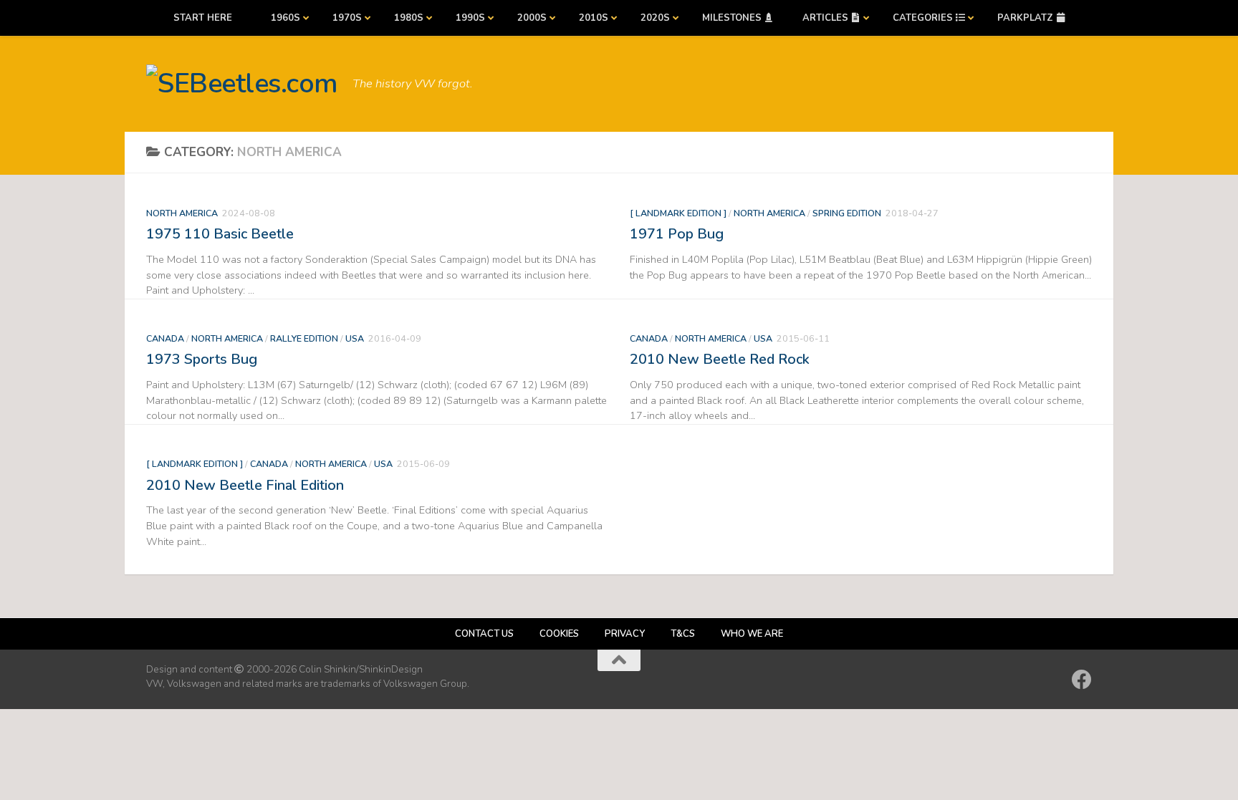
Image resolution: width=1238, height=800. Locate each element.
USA (354, 338)
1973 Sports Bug (201, 359)
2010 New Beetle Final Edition (245, 485)
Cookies (559, 633)
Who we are (752, 633)
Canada (165, 338)
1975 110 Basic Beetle (220, 234)
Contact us (484, 633)
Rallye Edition (304, 338)
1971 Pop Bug (677, 234)
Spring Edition (846, 213)
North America (182, 213)
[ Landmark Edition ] (678, 213)
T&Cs (683, 633)
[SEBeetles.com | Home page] (242, 83)
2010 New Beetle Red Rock (720, 359)
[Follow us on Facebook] (1082, 680)
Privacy (625, 633)
